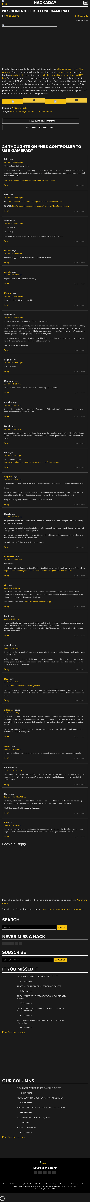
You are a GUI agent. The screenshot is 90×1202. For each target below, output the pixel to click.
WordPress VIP (49, 1189)
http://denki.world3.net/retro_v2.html (24, 686)
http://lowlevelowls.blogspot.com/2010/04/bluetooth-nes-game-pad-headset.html (38, 570)
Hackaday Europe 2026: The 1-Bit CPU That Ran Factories (40, 1021)
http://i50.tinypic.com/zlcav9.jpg (38, 601)
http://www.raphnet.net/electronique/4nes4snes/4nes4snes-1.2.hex (36, 201)
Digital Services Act (38, 1186)
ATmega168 (24, 111)
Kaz (6, 822)
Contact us (20, 943)
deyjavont (9, 556)
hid (47, 111)
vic (5, 585)
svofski (7, 250)
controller (40, 111)
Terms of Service (24, 1186)
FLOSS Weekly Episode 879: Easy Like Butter (39, 1088)
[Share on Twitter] (7, 20)
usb (51, 111)
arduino (13, 111)
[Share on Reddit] (13, 20)
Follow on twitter (8, 943)
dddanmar (9, 710)
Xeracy (7, 293)
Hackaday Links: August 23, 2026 (33, 1117)
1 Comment (24, 1122)
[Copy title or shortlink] (17, 20)
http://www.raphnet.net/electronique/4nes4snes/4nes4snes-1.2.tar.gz (41, 206)
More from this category (13, 1032)
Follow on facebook (4, 943)
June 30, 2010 (81, 20)
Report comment (79, 185)
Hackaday (45, 2)
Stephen (8, 476)
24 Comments (81, 16)
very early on (65, 72)
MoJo (7, 679)
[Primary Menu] (85, 3)
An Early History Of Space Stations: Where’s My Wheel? (41, 997)
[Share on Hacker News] (10, 20)
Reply (6, 185)
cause (7, 746)
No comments (25, 981)
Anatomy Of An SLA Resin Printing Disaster (39, 986)
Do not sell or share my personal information (61, 1186)
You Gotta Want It (26, 1127)
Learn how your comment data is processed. (62, 909)
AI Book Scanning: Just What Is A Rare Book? (40, 1098)
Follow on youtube (12, 943)
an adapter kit (18, 75)
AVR (33, 111)
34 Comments (25, 1112)
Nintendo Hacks (19, 108)
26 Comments (25, 1003)
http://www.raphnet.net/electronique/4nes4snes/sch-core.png (29, 180)
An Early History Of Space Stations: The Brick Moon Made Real (40, 1009)
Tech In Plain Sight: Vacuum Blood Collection (41, 1108)
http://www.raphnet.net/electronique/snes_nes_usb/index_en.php (31, 462)
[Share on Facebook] (3, 20)
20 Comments (25, 1015)
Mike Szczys (12, 15)
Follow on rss (16, 943)
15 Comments (25, 991)
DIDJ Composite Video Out (40, 127)
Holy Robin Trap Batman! (41, 121)
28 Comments (25, 1027)
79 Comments (25, 1103)
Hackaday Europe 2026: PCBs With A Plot (37, 976)
